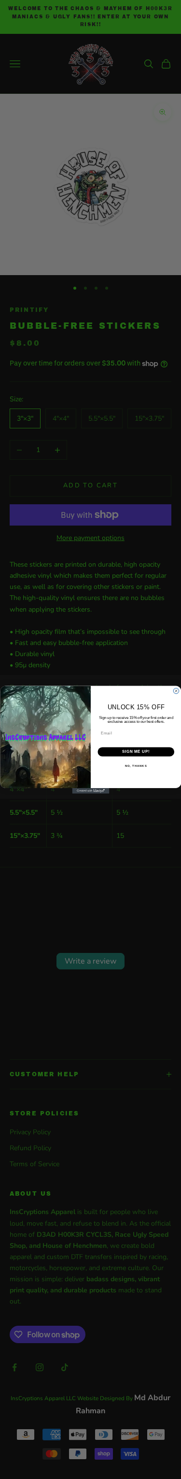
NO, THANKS (136, 765)
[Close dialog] (176, 691)
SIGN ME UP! (136, 751)
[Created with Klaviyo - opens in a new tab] (90, 791)
